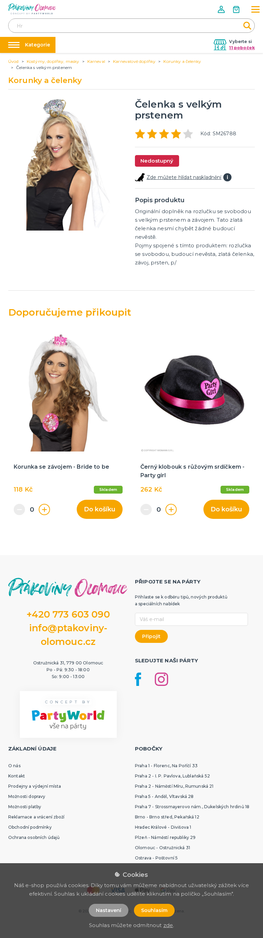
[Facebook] (138, 679)
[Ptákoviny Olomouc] (32, 8)
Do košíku (99, 509)
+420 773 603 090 (68, 614)
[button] (222, 9)
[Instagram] (161, 679)
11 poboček (242, 47)
